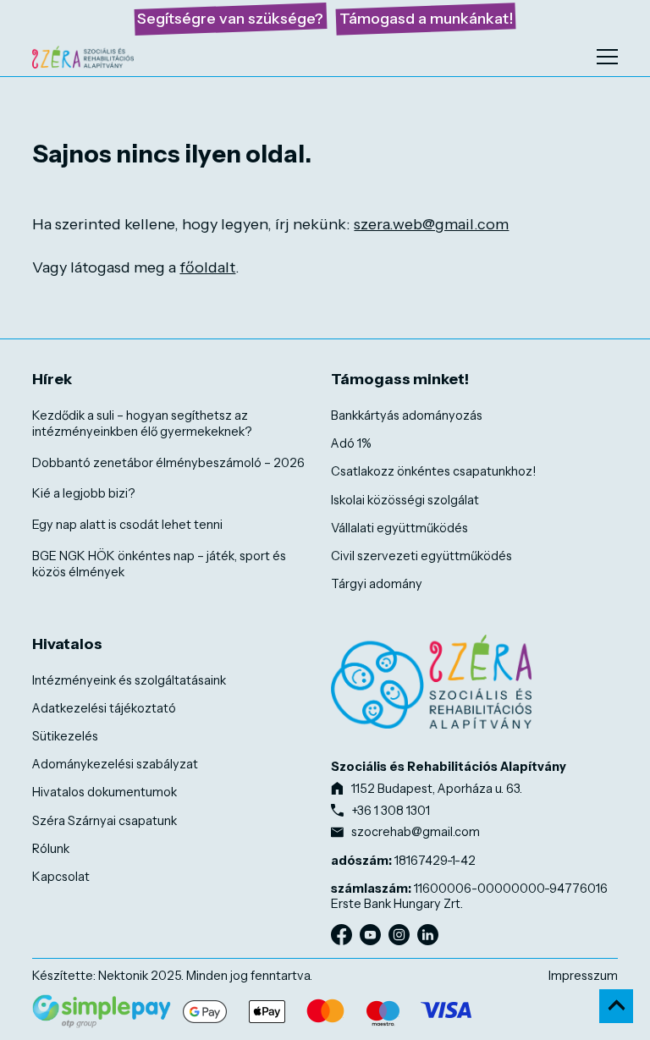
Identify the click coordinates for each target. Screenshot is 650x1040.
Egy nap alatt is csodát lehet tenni (127, 524)
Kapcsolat (61, 876)
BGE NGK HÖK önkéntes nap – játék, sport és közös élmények (159, 564)
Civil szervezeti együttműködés (421, 556)
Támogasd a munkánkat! (426, 18)
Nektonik (123, 975)
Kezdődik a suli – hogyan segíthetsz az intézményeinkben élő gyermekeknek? (142, 423)
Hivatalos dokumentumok (104, 792)
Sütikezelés (65, 736)
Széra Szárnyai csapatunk (104, 820)
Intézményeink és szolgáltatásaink (129, 680)
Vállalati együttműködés (399, 528)
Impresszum (583, 975)
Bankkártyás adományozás (406, 415)
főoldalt (207, 267)
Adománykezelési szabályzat (115, 764)
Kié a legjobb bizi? (83, 493)
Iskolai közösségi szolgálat (405, 500)
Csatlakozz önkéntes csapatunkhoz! (433, 471)
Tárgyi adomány (376, 584)
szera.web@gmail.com (431, 224)
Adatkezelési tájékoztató (104, 708)
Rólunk (50, 848)
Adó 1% (351, 443)
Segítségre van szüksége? (230, 18)
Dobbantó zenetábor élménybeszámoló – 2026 (168, 462)
